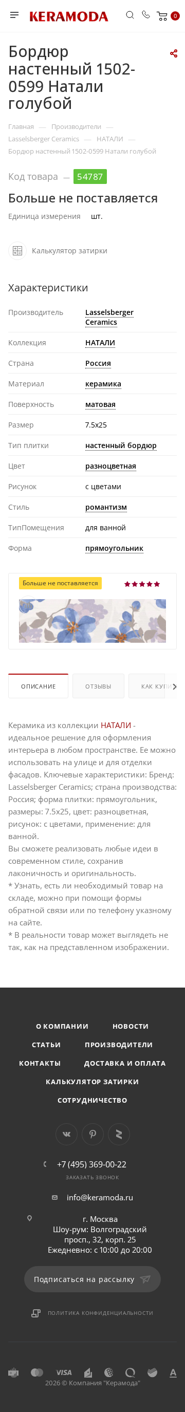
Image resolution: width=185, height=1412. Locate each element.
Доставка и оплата (125, 1063)
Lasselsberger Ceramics (109, 317)
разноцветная (110, 466)
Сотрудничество (92, 1100)
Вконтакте (66, 1134)
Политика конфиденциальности (101, 1312)
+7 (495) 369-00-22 (91, 1164)
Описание (38, 686)
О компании (62, 1026)
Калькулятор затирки (92, 1081)
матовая (100, 404)
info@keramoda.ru (100, 1197)
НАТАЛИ (100, 342)
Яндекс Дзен (119, 1134)
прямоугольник (114, 548)
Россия (98, 363)
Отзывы (98, 686)
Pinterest (93, 1134)
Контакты (40, 1063)
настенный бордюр (121, 445)
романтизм (106, 507)
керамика (103, 383)
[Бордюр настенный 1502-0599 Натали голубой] (92, 620)
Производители (119, 1044)
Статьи (46, 1044)
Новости (131, 1026)
